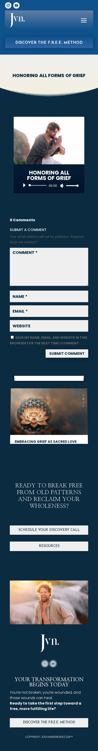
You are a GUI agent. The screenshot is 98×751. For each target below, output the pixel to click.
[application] (49, 185)
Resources (49, 546)
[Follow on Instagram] (8, 5)
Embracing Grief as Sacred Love (45, 430)
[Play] (24, 185)
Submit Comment (67, 353)
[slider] (71, 185)
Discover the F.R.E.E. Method (49, 43)
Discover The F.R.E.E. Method (49, 722)
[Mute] (62, 186)
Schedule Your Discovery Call (49, 530)
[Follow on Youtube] (16, 5)
